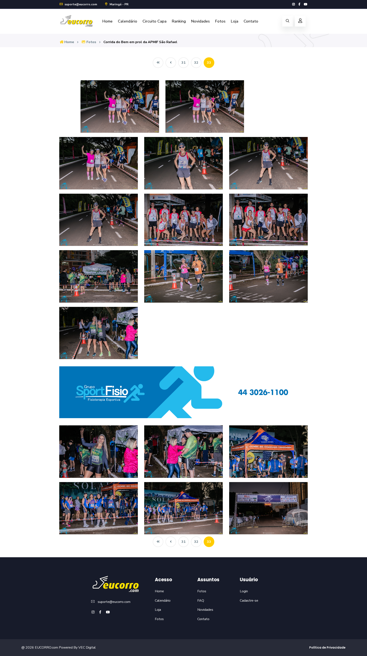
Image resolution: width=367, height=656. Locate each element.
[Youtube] (305, 4)
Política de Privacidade (327, 647)
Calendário (127, 21)
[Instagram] (293, 4)
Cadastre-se (249, 600)
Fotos (220, 21)
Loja (234, 21)
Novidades (200, 21)
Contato (251, 21)
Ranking (179, 21)
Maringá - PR (118, 4)
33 (209, 62)
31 (183, 62)
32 (196, 62)
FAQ (200, 600)
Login (244, 591)
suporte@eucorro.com (80, 4)
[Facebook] (299, 4)
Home (107, 21)
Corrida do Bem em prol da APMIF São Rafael (140, 42)
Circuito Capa (155, 21)
